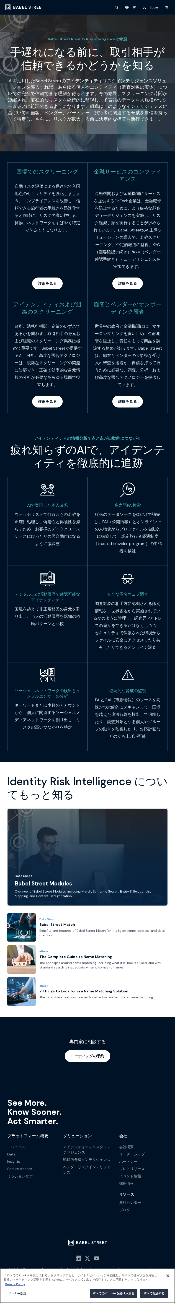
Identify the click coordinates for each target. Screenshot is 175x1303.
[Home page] (25, 7)
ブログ (124, 1209)
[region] (87, 1286)
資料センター (130, 1202)
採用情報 (126, 1183)
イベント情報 (130, 1176)
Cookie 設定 (17, 1293)
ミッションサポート (23, 1176)
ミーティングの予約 (87, 1056)
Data (11, 1154)
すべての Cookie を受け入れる (113, 1293)
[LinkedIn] (78, 1258)
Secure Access (19, 1168)
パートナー (128, 1161)
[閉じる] (168, 1276)
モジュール (16, 1147)
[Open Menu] (166, 7)
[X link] (87, 1258)
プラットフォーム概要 (27, 1136)
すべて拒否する (154, 1293)
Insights (13, 1161)
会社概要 (126, 1147)
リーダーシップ (132, 1154)
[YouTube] (96, 1258)
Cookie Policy (15, 1284)
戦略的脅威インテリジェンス (87, 1159)
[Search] (116, 7)
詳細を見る (47, 283)
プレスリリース (132, 1168)
